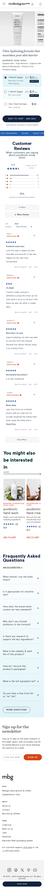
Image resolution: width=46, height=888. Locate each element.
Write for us (7, 829)
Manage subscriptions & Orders (16, 791)
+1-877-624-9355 (10, 851)
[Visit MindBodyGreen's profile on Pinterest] (29, 870)
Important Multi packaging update (17, 841)
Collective (6, 825)
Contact (6, 810)
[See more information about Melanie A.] (34, 277)
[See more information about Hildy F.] (34, 236)
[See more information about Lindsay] (34, 395)
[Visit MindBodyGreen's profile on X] (22, 870)
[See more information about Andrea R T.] (34, 323)
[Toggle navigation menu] (4, 4)
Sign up (33, 757)
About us (6, 806)
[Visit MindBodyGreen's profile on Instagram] (9, 870)
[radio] (22, 80)
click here (27, 847)
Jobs (4, 833)
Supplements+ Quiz (11, 795)
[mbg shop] (19, 4)
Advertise (6, 837)
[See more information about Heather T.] (34, 364)
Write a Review (26, 215)
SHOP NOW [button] (22, 884)
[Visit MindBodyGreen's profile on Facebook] (16, 870)
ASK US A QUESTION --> (12, 567)
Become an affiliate (11, 814)
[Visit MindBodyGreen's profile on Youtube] (35, 870)
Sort (16, 224)
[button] (40, 4)
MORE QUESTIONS (16, 710)
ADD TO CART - (22, 119)
